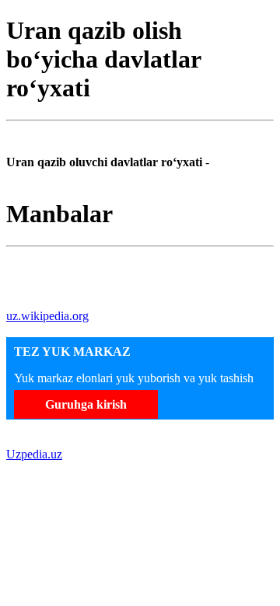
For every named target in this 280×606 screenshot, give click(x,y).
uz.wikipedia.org (47, 315)
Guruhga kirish (86, 404)
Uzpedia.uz (34, 454)
